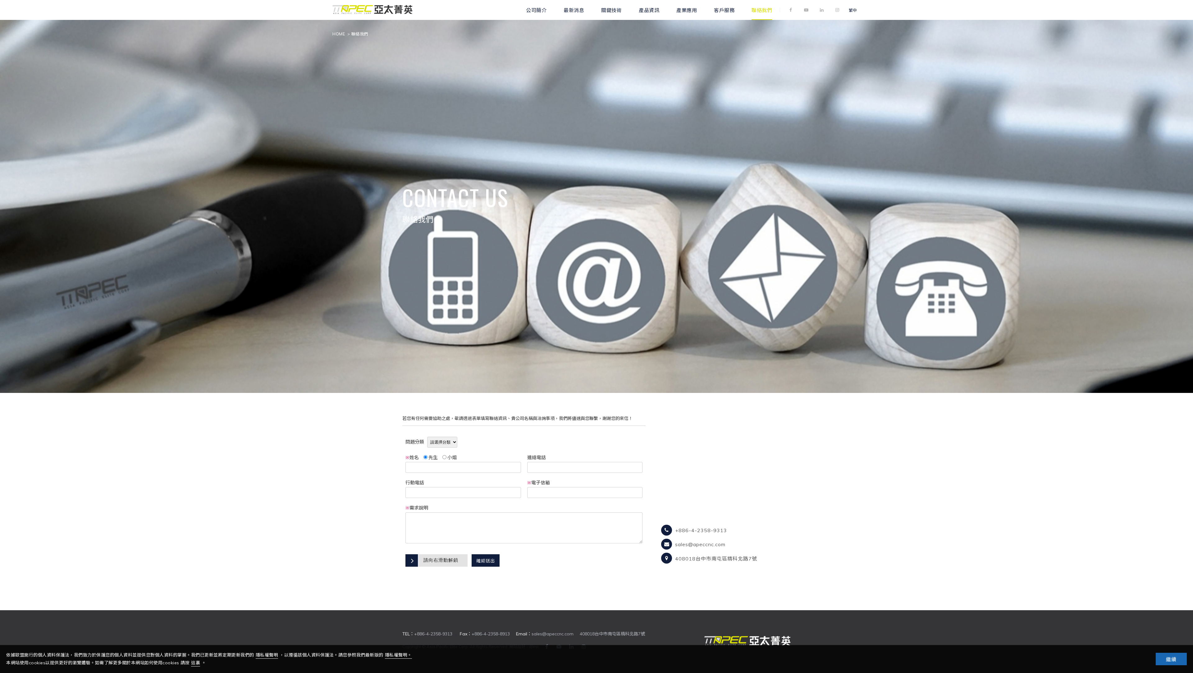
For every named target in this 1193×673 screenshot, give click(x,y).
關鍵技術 (611, 10)
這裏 (195, 663)
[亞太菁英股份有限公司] (372, 13)
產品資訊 (649, 10)
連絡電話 (536, 457)
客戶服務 (724, 10)
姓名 (412, 457)
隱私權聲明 (267, 655)
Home (338, 33)
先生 (433, 457)
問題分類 (414, 442)
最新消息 (574, 10)
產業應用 (686, 10)
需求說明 (416, 508)
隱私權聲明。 (398, 655)
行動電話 (414, 483)
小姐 (452, 457)
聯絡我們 (762, 10)
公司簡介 (536, 10)
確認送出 (485, 561)
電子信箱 (538, 483)
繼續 (1171, 659)
